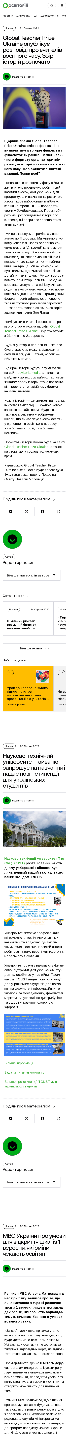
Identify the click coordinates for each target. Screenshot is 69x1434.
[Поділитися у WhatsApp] (58, 511)
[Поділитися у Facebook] (42, 511)
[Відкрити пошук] (52, 5)
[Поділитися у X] (26, 511)
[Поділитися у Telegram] (11, 511)
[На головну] (15, 5)
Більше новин (31, 648)
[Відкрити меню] (62, 5)
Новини (8, 15)
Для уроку (23, 15)
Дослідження (49, 15)
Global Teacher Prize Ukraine (26, 447)
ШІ (35, 15)
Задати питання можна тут (25, 1072)
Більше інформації (18, 1063)
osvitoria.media (29, 373)
